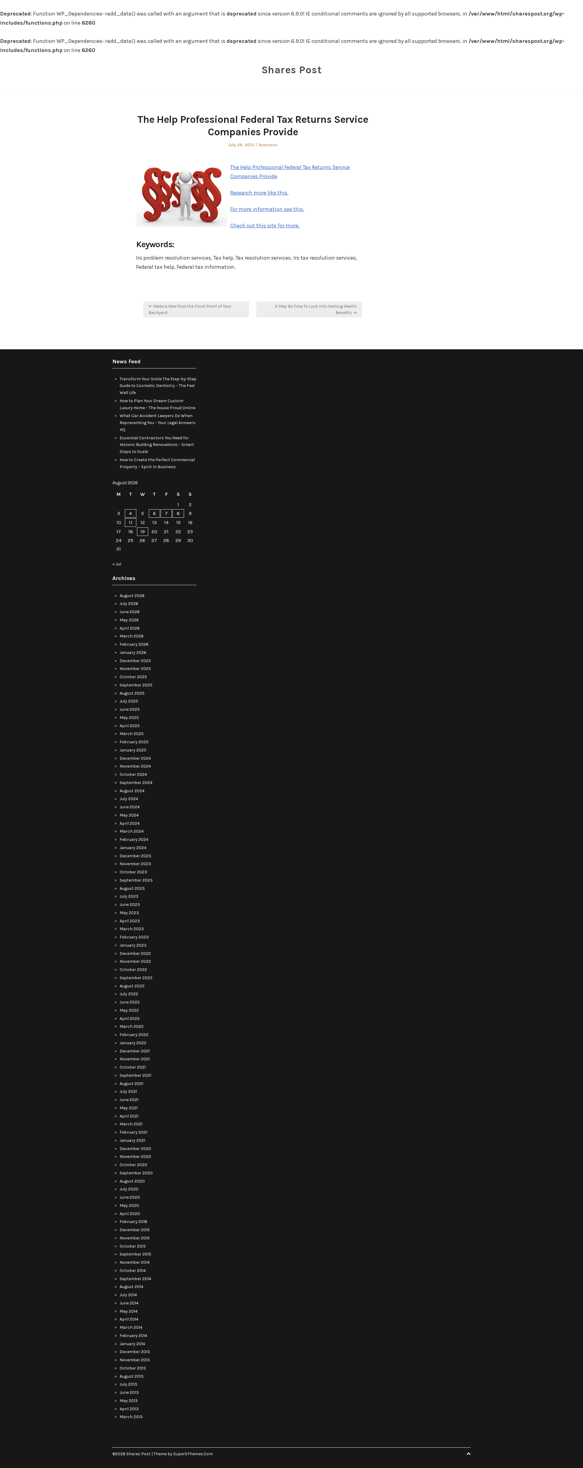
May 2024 (129, 815)
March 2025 (132, 733)
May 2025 (129, 717)
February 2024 (134, 839)
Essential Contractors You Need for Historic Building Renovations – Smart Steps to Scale (157, 444)
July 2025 (129, 701)
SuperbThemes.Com (193, 1453)
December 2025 (135, 660)
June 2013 (129, 1392)
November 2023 (135, 863)
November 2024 (135, 766)
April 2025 (130, 725)
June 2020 (130, 1197)
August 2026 (132, 595)
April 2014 (129, 1319)
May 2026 (129, 620)
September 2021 (135, 1075)
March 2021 (131, 1124)
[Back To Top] (468, 1454)
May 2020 (129, 1205)
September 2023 (136, 880)
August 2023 (132, 888)
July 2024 (129, 798)
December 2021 (135, 1051)
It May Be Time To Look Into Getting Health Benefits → (316, 309)
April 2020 (130, 1213)
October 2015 (133, 1246)
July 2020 (129, 1189)
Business (268, 144)
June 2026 (130, 611)
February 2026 (134, 644)
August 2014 (131, 1286)
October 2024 (133, 774)
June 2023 (130, 904)
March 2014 (131, 1327)
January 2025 (133, 750)
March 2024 (132, 831)
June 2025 (130, 709)
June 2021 (129, 1099)
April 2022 (130, 1018)
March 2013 (131, 1416)
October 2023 (133, 872)
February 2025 (134, 741)
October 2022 (133, 969)
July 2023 (129, 896)
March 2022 (132, 1026)
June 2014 (129, 1303)
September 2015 (135, 1254)
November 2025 (135, 668)
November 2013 (135, 1360)
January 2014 (132, 1343)
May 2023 (129, 912)
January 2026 (133, 652)
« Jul (116, 564)
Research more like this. (259, 192)
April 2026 (130, 628)
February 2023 (134, 937)
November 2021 (135, 1059)
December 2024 (135, 758)
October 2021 (133, 1067)
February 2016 (133, 1221)
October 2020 (133, 1164)
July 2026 (129, 603)
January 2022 (133, 1042)
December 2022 (135, 953)
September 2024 (136, 782)
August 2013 (132, 1376)
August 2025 (132, 693)
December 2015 (135, 1229)
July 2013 (128, 1384)
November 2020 (135, 1156)
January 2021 (132, 1140)
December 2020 (135, 1148)
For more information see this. (267, 209)
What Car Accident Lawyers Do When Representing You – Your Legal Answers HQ (158, 422)
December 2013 (135, 1351)
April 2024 (130, 823)
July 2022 (129, 994)
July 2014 (128, 1294)
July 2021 (128, 1091)
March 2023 (132, 928)
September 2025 (136, 685)
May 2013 (129, 1400)
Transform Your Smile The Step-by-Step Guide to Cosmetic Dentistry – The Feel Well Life (158, 385)
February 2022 (134, 1034)
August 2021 (131, 1083)
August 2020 (132, 1181)
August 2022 (132, 986)
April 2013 (129, 1408)
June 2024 (130, 807)
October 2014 (133, 1270)
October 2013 (133, 1368)
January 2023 (133, 945)
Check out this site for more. (265, 225)
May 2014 (129, 1311)
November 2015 (135, 1238)
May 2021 (129, 1107)
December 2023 (135, 855)
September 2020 (136, 1173)
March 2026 (132, 636)
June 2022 (130, 1002)
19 (142, 531)
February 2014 (133, 1335)
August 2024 (132, 790)
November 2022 (135, 961)
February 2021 (133, 1132)
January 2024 (133, 847)
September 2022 (136, 977)
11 (130, 522)
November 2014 (135, 1262)
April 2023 (130, 921)
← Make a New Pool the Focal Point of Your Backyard (189, 309)
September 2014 (135, 1278)
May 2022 (129, 1010)
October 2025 (133, 676)
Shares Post (291, 70)
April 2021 (129, 1116)
